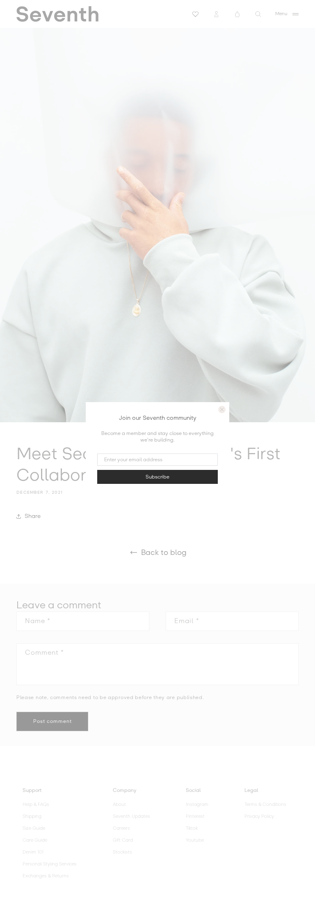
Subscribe (157, 477)
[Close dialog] (222, 409)
